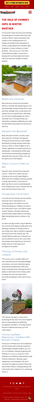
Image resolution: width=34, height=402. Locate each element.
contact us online (16, 354)
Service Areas (17, 393)
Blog (22, 7)
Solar (12, 7)
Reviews (7, 7)
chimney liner (9, 259)
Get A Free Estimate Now (17, 3)
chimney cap (16, 51)
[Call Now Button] (29, 398)
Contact (27, 7)
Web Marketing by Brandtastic (21, 399)
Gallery (17, 7)
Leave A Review (7, 393)
